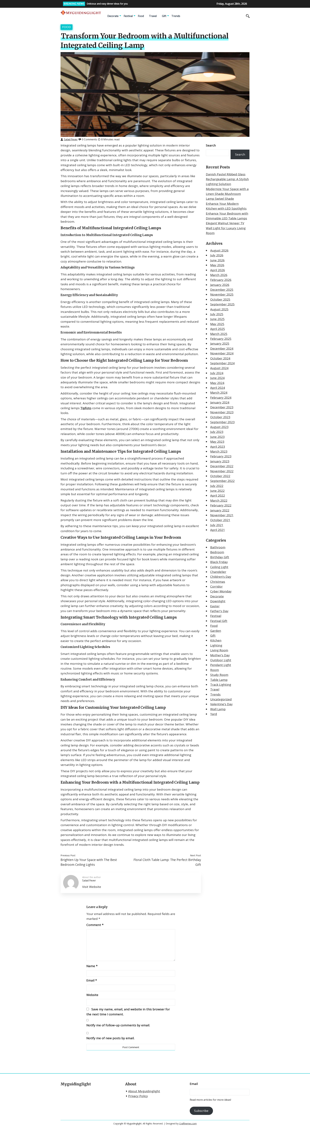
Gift (164, 16)
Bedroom (217, 552)
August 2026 (219, 250)
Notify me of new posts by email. (110, 1038)
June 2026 (217, 260)
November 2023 (221, 412)
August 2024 (219, 368)
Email (91, 980)
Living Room (219, 650)
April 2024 (217, 388)
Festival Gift (218, 621)
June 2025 (217, 319)
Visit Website (91, 887)
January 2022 (219, 510)
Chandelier (218, 572)
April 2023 (217, 447)
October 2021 (220, 520)
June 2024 (217, 378)
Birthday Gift (219, 557)
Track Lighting (220, 684)
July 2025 (216, 314)
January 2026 (219, 285)
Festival (128, 16)
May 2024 (217, 383)
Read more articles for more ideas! (210, 1100)
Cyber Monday (221, 591)
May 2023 (217, 442)
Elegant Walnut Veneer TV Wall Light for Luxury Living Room (226, 228)
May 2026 (217, 265)
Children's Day (220, 577)
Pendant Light (220, 665)
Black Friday (219, 562)
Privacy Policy (138, 1096)
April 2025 (217, 329)
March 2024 (218, 392)
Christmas (217, 582)
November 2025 (221, 294)
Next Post (195, 855)
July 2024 (216, 373)
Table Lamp (218, 680)
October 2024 (220, 358)
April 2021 (217, 530)
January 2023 (219, 461)
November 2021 (221, 515)
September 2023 (222, 422)
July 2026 (216, 255)
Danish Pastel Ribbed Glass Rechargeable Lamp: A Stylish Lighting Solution (227, 179)
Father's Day (219, 611)
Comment (94, 925)
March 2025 (218, 334)
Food (141, 16)
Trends (175, 16)
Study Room (219, 675)
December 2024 (221, 348)
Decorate (113, 16)
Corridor (216, 586)
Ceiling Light (219, 567)
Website (92, 995)
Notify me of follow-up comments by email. (118, 1025)
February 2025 (220, 339)
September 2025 (222, 304)
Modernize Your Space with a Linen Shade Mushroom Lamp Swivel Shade (227, 194)
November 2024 (221, 353)
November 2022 (221, 471)
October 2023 (220, 417)
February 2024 (220, 397)
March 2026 (218, 275)
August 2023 (219, 427)
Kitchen (215, 640)
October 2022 (220, 476)
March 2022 (218, 500)
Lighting (216, 645)
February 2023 (220, 456)
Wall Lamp (218, 709)
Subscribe (201, 1111)
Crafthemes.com (188, 1123)
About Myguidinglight (144, 1091)
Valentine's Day (221, 704)
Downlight (217, 601)
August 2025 (219, 309)
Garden (215, 631)
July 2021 (216, 525)
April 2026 (217, 270)
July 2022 (216, 486)
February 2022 (220, 505)
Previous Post (68, 855)
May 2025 (217, 324)
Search (211, 145)
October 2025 (220, 299)
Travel (153, 16)
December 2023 (221, 407)
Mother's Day (220, 655)
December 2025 (221, 290)
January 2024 (219, 402)
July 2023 (216, 432)
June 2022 (217, 491)
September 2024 (222, 363)
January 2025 (219, 343)
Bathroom (217, 547)
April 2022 (217, 495)
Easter (215, 606)
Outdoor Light (220, 660)
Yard (213, 714)
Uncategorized (221, 699)
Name (92, 966)
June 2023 (217, 437)
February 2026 (220, 280)
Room (214, 670)
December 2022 (221, 466)
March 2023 (218, 451)
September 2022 (222, 481)
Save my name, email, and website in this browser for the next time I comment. (128, 1011)
